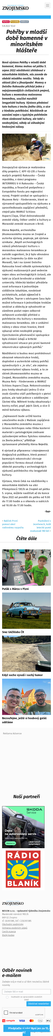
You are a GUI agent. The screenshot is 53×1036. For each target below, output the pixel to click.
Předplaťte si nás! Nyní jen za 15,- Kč (29, 1030)
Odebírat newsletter (38, 1003)
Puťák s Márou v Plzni (15, 589)
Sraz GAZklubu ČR (13, 632)
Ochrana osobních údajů (14, 928)
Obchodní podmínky (12, 924)
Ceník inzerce (9, 931)
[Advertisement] (26, 762)
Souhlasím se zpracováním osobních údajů (26, 998)
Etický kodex (8, 935)
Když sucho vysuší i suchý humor (22, 675)
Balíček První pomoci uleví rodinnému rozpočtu (13, 524)
